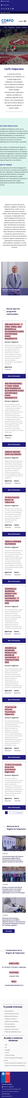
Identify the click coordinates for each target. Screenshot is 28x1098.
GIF (6, 1047)
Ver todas (9, 931)
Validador (7, 1050)
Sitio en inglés (6, 1)
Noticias (18, 27)
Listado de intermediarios (12, 1021)
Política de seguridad (8, 1086)
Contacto (24, 27)
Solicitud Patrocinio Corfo (12, 1013)
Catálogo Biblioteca (10, 1026)
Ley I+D (7, 1052)
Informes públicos (10, 1024)
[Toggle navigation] (22, 21)
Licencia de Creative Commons (10, 1091)
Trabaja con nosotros (11, 1019)
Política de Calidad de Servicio (13, 1032)
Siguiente (19, 812)
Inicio (5, 27)
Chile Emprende (9, 1011)
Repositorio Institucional (11, 1029)
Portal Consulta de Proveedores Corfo (15, 1063)
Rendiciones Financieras (11, 1016)
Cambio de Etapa (9, 1055)
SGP (6, 1045)
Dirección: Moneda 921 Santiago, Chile (11, 1089)
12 (14, 812)
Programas (11, 27)
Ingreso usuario (6, 12)
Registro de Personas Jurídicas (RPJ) (15, 1065)
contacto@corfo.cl (7, 1096)
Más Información (14, 376)
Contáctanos (6, 5)
